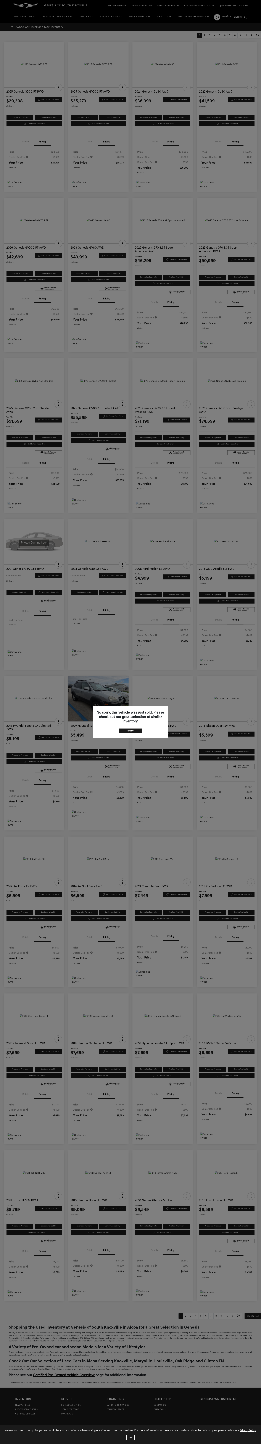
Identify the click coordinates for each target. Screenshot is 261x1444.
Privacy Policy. (248, 1430)
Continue (130, 731)
